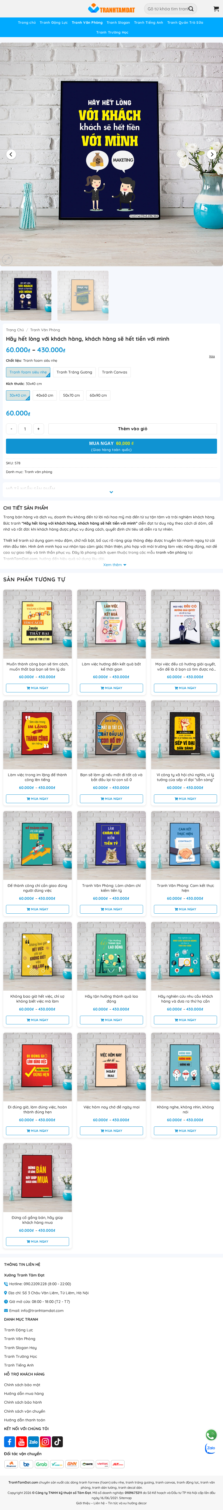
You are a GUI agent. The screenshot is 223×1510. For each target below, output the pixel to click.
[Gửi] (191, 8)
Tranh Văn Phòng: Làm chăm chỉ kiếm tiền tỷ (111, 888)
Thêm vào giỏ (133, 428)
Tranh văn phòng (45, 329)
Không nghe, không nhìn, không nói (185, 1109)
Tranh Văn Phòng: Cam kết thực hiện (185, 888)
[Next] (211, 154)
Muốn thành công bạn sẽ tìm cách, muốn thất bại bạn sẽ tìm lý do (38, 666)
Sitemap (125, 1498)
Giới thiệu (83, 1503)
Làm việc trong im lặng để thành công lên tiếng (37, 777)
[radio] (28, 372)
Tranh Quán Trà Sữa (185, 22)
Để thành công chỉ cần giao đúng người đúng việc (37, 888)
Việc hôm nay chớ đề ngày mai (111, 1107)
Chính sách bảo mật (22, 1384)
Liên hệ (99, 1503)
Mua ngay (39, 688)
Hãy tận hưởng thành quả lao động (111, 999)
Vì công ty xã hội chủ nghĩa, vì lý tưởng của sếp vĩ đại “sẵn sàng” (185, 777)
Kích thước (15, 384)
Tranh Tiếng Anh (148, 22)
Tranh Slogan (118, 22)
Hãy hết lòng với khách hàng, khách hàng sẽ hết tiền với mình (79, 523)
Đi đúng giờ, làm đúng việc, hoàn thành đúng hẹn (37, 1109)
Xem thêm (112, 564)
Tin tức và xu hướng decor (127, 1503)
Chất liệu (13, 361)
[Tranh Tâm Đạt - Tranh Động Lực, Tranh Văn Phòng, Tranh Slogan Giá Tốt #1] (111, 8)
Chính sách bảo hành (23, 1402)
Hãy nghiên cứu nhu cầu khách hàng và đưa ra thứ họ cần (185, 999)
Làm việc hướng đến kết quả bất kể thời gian (111, 666)
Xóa (212, 356)
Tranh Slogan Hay (20, 1347)
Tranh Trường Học (112, 32)
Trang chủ (27, 22)
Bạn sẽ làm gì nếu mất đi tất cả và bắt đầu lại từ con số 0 (111, 777)
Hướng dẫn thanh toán (24, 1420)
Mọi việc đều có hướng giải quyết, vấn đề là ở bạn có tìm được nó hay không (185, 667)
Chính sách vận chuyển (24, 1411)
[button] (206, 9)
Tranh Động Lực (54, 22)
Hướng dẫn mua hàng (24, 1393)
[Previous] (11, 154)
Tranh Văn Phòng (87, 22)
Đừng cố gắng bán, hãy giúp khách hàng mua (37, 1220)
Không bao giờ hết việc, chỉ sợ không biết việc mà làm (37, 999)
